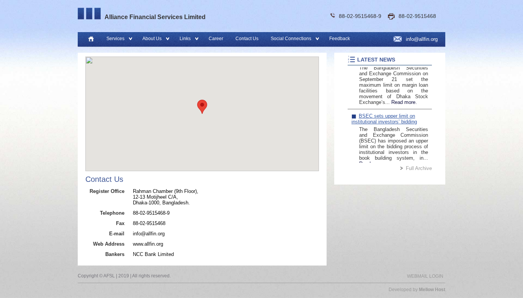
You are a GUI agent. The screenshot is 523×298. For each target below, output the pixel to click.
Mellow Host (432, 289)
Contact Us (246, 38)
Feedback (339, 38)
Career (216, 38)
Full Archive (419, 168)
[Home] (90, 39)
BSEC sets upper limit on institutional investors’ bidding (384, 113)
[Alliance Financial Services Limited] (89, 13)
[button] (202, 107)
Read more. (404, 97)
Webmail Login (425, 276)
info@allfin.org (422, 39)
